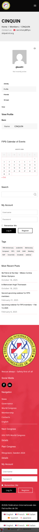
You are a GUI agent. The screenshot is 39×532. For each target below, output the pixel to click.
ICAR (18, 251)
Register (25, 230)
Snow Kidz (11, 255)
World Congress (9, 408)
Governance (7, 403)
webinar (28, 255)
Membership (8, 412)
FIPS (12, 251)
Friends (6, 94)
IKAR (24, 251)
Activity (6, 84)
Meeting (30, 251)
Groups (6, 100)
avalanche (19, 248)
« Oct (4, 177)
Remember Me (10, 225)
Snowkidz (20, 255)
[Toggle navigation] (35, 5)
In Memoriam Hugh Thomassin (14, 285)
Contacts (6, 417)
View (3, 107)
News (4, 399)
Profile (6, 89)
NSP (3, 255)
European (5, 251)
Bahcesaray (29, 248)
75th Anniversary (8, 248)
